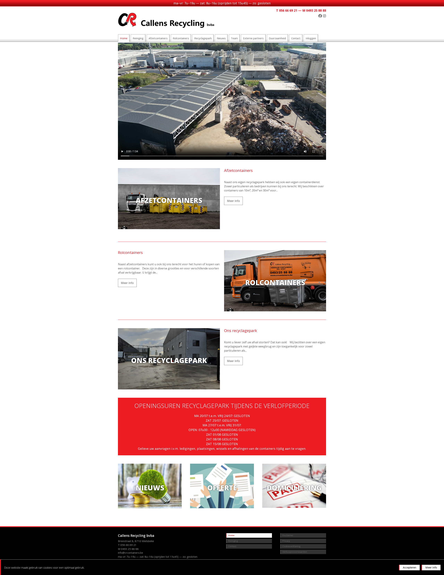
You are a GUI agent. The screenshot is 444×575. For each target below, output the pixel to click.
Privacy (286, 540)
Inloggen (311, 38)
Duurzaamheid (277, 38)
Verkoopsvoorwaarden (294, 551)
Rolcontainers (181, 38)
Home (123, 38)
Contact (295, 38)
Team (234, 38)
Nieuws (221, 38)
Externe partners (253, 38)
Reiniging (138, 38)
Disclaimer (287, 535)
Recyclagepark (203, 38)
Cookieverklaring (291, 546)
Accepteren (409, 567)
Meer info (431, 567)
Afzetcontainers (158, 38)
